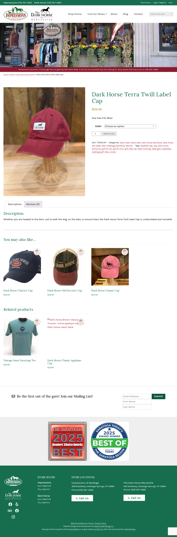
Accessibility (73, 529)
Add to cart (109, 133)
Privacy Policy (100, 523)
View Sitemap (129, 529)
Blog (125, 14)
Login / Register (159, 3)
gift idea (129, 149)
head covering (144, 149)
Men (104, 145)
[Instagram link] (13, 517)
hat (135, 149)
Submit (158, 396)
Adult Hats (125, 142)
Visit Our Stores (96, 14)
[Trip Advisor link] (10, 511)
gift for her (107, 149)
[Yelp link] (16, 504)
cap (155, 145)
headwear (166, 149)
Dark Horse (163, 145)
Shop (12, 75)
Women (129, 145)
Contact (138, 14)
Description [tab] (15, 204)
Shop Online (75, 14)
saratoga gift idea (100, 152)
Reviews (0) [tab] (33, 204)
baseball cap (147, 145)
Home (5, 75)
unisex (112, 152)
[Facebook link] (10, 504)
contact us (98, 529)
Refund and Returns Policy (82, 523)
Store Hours (146, 3)
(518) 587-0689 (54, 2)
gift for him (118, 149)
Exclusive (96, 149)
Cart (170, 3)
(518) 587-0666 (25, 2)
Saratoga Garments (116, 145)
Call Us (84, 498)
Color (98, 126)
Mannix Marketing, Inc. (104, 526)
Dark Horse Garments (25, 75)
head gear (156, 149)
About (114, 14)
